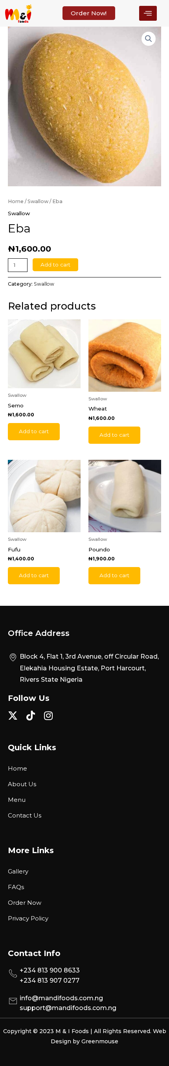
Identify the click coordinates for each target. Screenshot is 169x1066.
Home (16, 201)
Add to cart (55, 264)
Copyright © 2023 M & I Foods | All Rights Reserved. (78, 1031)
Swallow (38, 201)
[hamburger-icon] (148, 13)
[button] (148, 39)
